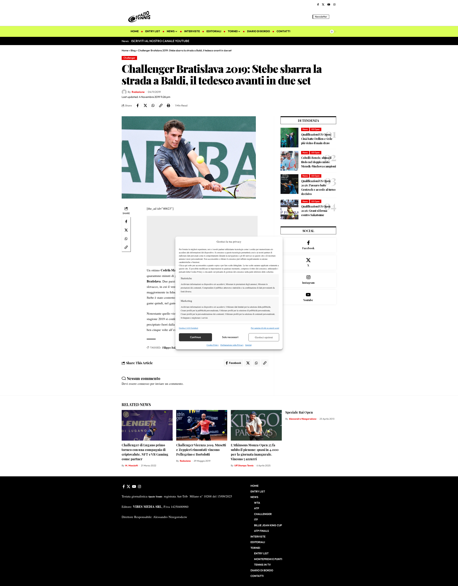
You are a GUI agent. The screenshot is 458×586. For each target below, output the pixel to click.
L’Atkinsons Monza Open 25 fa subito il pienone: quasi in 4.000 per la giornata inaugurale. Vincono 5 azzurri (255, 452)
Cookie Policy (213, 344)
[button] (333, 16)
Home (125, 50)
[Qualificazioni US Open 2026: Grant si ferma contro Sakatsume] (289, 209)
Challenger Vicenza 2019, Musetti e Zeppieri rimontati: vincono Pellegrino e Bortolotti (201, 449)
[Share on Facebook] (137, 105)
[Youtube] (308, 297)
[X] (323, 5)
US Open (315, 129)
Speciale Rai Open (299, 412)
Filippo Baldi (170, 347)
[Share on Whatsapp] (153, 105)
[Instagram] (334, 5)
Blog (133, 50)
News (305, 129)
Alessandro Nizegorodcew (302, 418)
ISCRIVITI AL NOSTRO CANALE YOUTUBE (160, 41)
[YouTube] (329, 5)
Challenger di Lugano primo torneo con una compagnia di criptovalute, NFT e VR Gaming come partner (145, 452)
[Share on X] (145, 105)
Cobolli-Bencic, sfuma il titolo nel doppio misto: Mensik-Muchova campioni (318, 162)
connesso (143, 383)
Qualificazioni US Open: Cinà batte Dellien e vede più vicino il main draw (316, 139)
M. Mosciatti (131, 465)
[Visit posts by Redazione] (124, 91)
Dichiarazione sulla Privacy (231, 344)
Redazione (138, 92)
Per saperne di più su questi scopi (265, 327)
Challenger (129, 57)
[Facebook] (318, 5)
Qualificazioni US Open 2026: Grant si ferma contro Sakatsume (315, 210)
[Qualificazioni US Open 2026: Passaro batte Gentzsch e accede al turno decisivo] (289, 184)
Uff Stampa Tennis (244, 465)
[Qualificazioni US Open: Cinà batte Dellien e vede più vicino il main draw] (289, 137)
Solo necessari (230, 337)
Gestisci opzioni (264, 337)
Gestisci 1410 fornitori (188, 327)
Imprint (248, 344)
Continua (195, 337)
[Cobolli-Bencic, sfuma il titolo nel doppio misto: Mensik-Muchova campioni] (289, 161)
